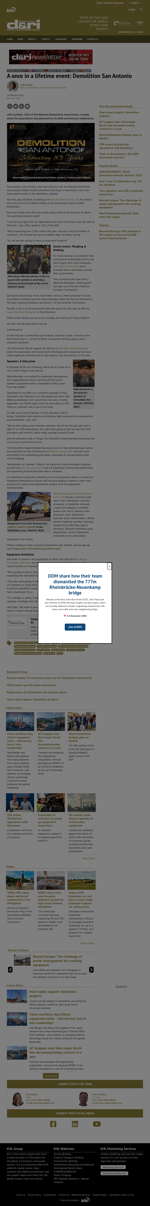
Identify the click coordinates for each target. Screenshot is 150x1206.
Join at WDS (75, 627)
